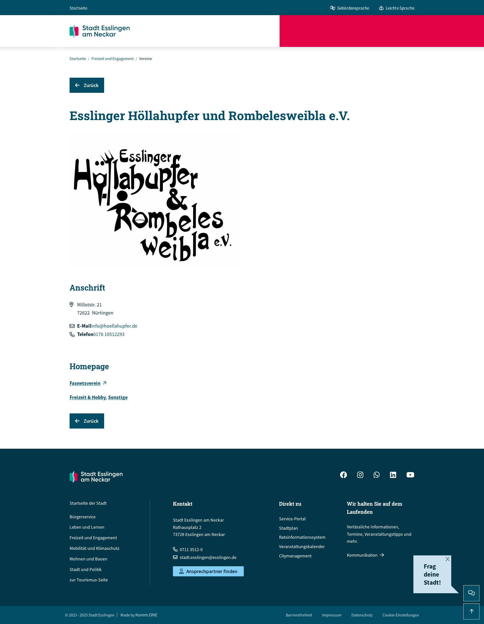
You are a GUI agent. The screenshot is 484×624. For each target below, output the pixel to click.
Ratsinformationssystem (302, 537)
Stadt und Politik (86, 569)
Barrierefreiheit (299, 614)
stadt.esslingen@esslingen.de (208, 557)
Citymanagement (295, 556)
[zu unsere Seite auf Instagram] (360, 475)
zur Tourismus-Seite (89, 580)
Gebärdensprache (353, 8)
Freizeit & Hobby (88, 397)
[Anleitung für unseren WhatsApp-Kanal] (377, 475)
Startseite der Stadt (88, 503)
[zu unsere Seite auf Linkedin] (393, 475)
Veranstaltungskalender (302, 546)
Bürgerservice (83, 517)
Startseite (78, 8)
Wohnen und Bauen (88, 559)
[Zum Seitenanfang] (471, 611)
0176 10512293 (109, 334)
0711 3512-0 (191, 549)
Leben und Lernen (87, 527)
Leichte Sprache (400, 8)
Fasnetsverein (85, 383)
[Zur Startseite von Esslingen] (175, 31)
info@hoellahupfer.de (114, 326)
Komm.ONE (146, 615)
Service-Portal (292, 519)
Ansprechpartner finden (211, 571)
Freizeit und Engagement (113, 58)
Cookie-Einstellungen (401, 614)
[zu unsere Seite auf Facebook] (343, 475)
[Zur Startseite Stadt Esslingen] (96, 477)
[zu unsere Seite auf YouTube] (410, 475)
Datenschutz (362, 614)
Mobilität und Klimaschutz (94, 548)
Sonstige (118, 397)
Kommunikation (362, 555)
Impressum (331, 614)
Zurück (91, 85)
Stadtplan (288, 528)
